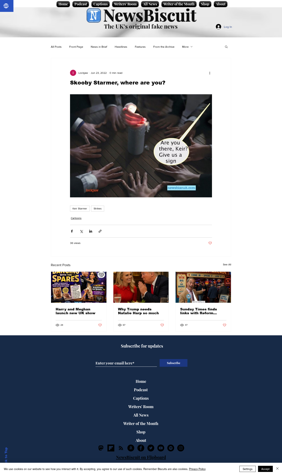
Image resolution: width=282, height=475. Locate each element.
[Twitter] (150, 448)
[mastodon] (100, 448)
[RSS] (120, 448)
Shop (140, 431)
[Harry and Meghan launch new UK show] (78, 287)
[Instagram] (180, 448)
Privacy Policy (197, 469)
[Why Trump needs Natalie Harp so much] (141, 287)
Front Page (76, 46)
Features (140, 46)
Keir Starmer (80, 208)
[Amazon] (130, 448)
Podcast (141, 389)
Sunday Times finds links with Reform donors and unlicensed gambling (201, 311)
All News (140, 415)
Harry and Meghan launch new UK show (75, 311)
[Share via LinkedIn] (90, 231)
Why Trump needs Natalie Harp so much (138, 311)
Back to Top (6, 457)
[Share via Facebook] (72, 231)
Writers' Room (140, 406)
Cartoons (76, 218)
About (141, 440)
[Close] (277, 469)
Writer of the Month (140, 423)
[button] (226, 46)
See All (227, 264)
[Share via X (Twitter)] (81, 231)
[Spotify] (170, 448)
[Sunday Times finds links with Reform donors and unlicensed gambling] (203, 287)
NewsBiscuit (149, 15)
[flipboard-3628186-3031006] (110, 448)
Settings (247, 469)
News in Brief (99, 46)
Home (141, 381)
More (185, 46)
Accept (265, 469)
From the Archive (163, 46)
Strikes (98, 208)
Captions (141, 398)
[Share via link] (100, 231)
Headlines (121, 46)
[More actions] (209, 73)
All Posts (56, 46)
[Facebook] (140, 448)
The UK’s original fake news (141, 26)
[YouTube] (160, 448)
